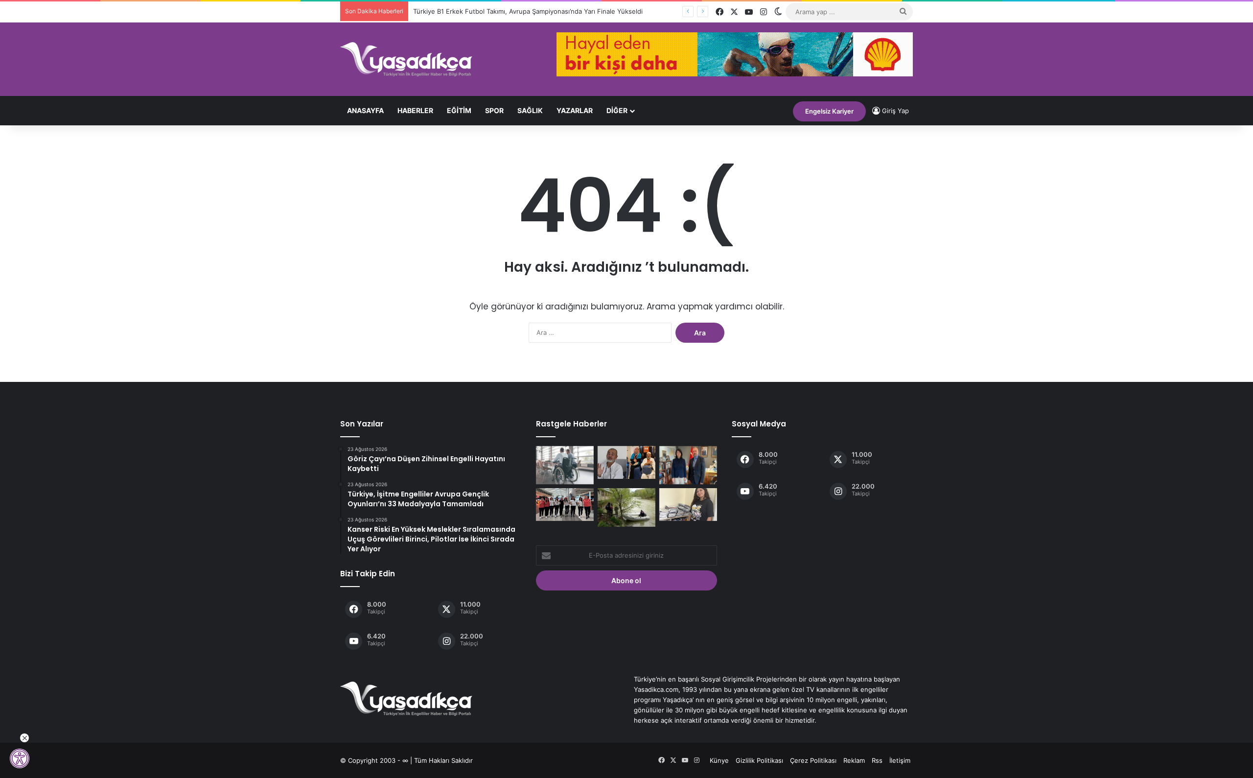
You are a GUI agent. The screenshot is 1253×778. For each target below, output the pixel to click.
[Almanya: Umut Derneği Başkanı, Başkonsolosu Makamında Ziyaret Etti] (688, 465)
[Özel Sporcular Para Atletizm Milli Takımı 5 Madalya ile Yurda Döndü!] (565, 504)
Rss (877, 760)
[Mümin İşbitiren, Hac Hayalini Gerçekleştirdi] (626, 462)
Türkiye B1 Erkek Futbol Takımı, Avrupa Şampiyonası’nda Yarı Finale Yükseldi (528, 11)
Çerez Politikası (813, 760)
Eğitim (459, 110)
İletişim (899, 760)
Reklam (854, 760)
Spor (494, 110)
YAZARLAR (575, 110)
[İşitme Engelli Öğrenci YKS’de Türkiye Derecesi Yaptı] (688, 504)
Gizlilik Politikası (759, 760)
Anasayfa (365, 110)
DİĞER (616, 110)
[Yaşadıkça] (406, 59)
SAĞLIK (530, 110)
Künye (719, 760)
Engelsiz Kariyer (829, 111)
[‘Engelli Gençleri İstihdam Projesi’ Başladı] (565, 465)
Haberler (415, 110)
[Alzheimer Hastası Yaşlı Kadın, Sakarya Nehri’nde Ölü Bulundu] (626, 507)
